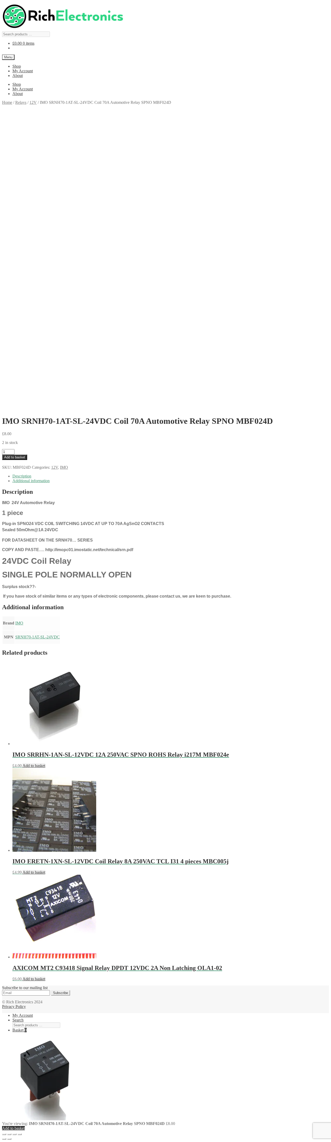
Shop (16, 66)
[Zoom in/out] (4, 1134)
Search (18, 1020)
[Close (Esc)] (20, 1134)
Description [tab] (21, 476)
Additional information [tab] (31, 481)
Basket (19, 1030)
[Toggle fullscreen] (9, 1134)
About (17, 75)
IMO (64, 467)
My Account (22, 71)
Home (7, 102)
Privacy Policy (14, 1006)
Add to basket (14, 457)
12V (33, 102)
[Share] (14, 1134)
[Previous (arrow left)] (4, 1139)
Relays (20, 102)
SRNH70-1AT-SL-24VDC (37, 637)
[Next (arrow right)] (9, 1139)
